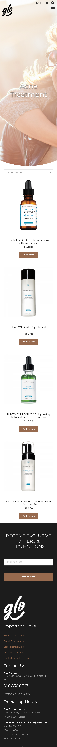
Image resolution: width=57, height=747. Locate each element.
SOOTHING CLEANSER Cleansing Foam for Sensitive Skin (28, 503)
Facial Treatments (14, 641)
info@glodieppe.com (17, 694)
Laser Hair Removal (14, 646)
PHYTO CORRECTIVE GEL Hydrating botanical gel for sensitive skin (28, 415)
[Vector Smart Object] (28, 608)
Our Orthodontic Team (16, 658)
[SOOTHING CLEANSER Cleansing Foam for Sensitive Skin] (28, 466)
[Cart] (46, 3)
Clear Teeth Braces (14, 652)
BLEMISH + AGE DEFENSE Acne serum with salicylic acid (28, 241)
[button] (52, 3)
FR (42, 2)
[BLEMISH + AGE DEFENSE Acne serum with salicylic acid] (28, 205)
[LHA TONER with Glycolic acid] (28, 292)
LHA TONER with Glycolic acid (28, 327)
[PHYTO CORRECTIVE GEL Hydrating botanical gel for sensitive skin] (28, 379)
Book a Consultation (15, 635)
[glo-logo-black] (7, 10)
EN (37, 2)
